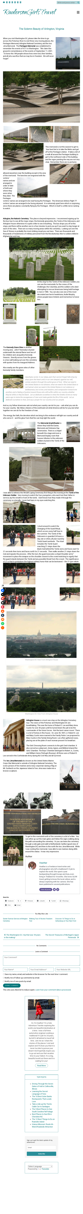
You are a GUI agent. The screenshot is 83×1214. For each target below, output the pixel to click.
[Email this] (2, 602)
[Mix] (2, 619)
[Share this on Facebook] (2, 590)
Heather (52, 33)
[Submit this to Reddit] (2, 611)
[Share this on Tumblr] (2, 615)
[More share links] (2, 627)
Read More (41, 1066)
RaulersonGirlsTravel (29, 13)
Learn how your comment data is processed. (53, 990)
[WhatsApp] (2, 623)
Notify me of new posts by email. (18, 981)
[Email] (54, 889)
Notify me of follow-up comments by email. (22, 978)
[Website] (57, 889)
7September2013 (37, 33)
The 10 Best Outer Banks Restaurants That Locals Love (42, 1099)
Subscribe (41, 1154)
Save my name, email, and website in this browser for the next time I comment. (36, 974)
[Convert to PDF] (2, 607)
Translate (45, 1169)
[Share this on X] (2, 594)
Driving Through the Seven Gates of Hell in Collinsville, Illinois (43, 1086)
